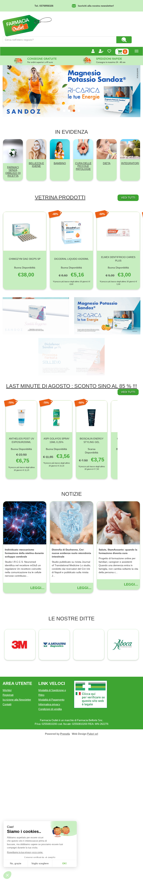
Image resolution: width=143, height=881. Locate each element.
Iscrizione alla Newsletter (17, 699)
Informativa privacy (49, 704)
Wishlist (7, 690)
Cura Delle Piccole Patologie (83, 166)
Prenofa (65, 733)
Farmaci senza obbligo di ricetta (13, 171)
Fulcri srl (92, 733)
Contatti (7, 704)
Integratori (130, 163)
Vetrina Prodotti (60, 197)
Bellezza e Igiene (36, 165)
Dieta (106, 163)
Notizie (71, 494)
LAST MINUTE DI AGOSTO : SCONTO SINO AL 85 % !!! (71, 386)
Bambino (60, 163)
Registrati (8, 694)
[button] (64, 111)
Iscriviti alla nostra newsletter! (96, 5)
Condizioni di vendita (50, 709)
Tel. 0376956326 (44, 5)
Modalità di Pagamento (51, 699)
